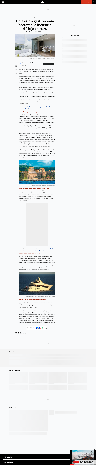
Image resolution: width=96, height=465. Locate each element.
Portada (32, 17)
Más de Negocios (20, 333)
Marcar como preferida (48, 64)
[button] (94, 449)
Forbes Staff (28, 31)
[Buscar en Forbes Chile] (93, 2)
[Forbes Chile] (42, 2)
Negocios (37, 17)
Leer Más (76, 461)
